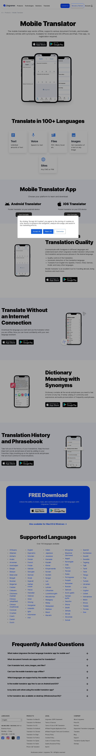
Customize (60, 231)
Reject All (48, 231)
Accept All (36, 231)
